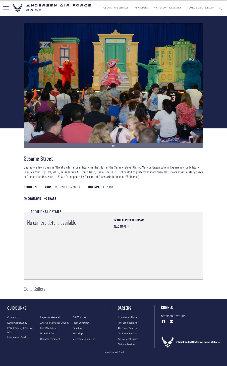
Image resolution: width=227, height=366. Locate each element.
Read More (120, 226)
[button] (5, 8)
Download (34, 198)
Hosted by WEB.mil (114, 352)
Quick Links (16, 308)
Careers (124, 308)
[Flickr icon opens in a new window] (171, 321)
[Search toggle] (221, 8)
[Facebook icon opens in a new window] (163, 321)
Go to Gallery (34, 288)
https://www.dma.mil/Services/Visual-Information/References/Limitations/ (152, 252)
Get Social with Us (173, 316)
